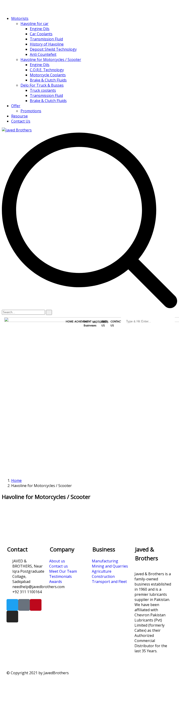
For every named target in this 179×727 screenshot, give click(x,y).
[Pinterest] (35, 605)
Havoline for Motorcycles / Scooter (51, 59)
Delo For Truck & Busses (42, 85)
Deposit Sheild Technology (53, 49)
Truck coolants (43, 90)
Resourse (19, 116)
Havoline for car (34, 23)
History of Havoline (47, 44)
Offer (15, 105)
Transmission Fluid (46, 39)
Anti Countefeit (43, 54)
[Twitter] (12, 605)
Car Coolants (41, 33)
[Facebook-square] (24, 605)
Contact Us (20, 121)
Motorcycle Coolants (48, 75)
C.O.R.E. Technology (47, 69)
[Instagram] (12, 616)
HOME (69, 321)
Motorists (19, 18)
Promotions (31, 110)
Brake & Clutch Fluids (48, 80)
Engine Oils (39, 28)
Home (16, 480)
